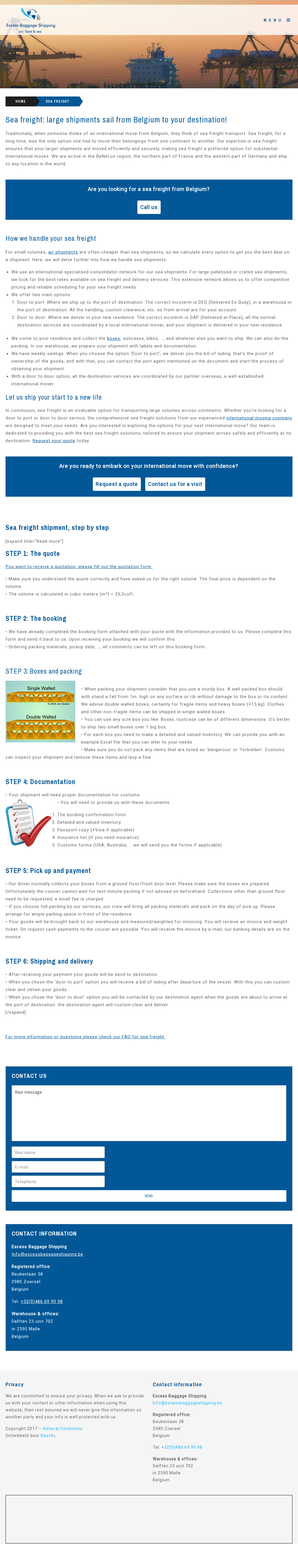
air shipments (63, 252)
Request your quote (54, 440)
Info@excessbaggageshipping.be (47, 1254)
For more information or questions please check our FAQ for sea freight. (85, 1036)
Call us (149, 207)
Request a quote (117, 484)
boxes (113, 338)
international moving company (259, 418)
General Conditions (63, 1428)
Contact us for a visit (175, 484)
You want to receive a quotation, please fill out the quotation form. (79, 566)
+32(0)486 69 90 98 (42, 1301)
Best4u (48, 1435)
